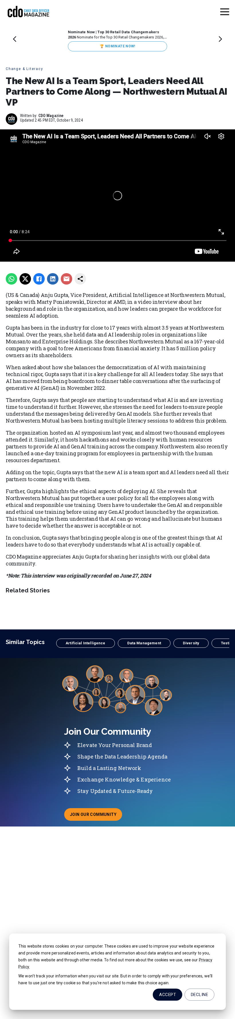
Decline (199, 994)
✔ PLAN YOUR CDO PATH (118, 46)
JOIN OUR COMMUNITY (96, 816)
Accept (167, 994)
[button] (85, 643)
